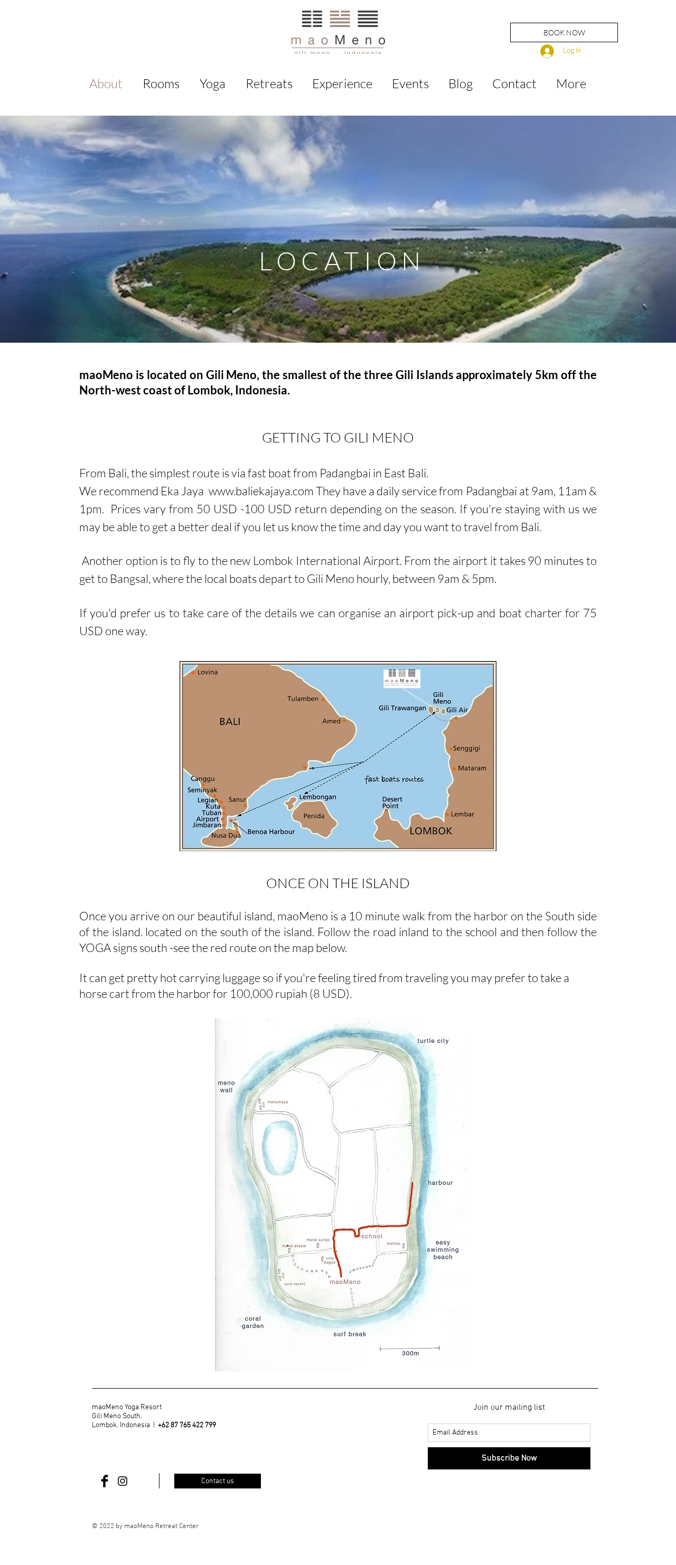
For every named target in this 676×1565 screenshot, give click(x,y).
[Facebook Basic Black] (104, 1481)
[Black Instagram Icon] (122, 1481)
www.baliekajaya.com (261, 491)
